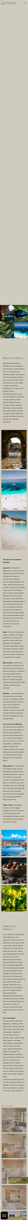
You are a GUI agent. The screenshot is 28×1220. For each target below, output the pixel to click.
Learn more (12, 1181)
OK (24, 1180)
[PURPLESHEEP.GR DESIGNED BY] (1, 1205)
